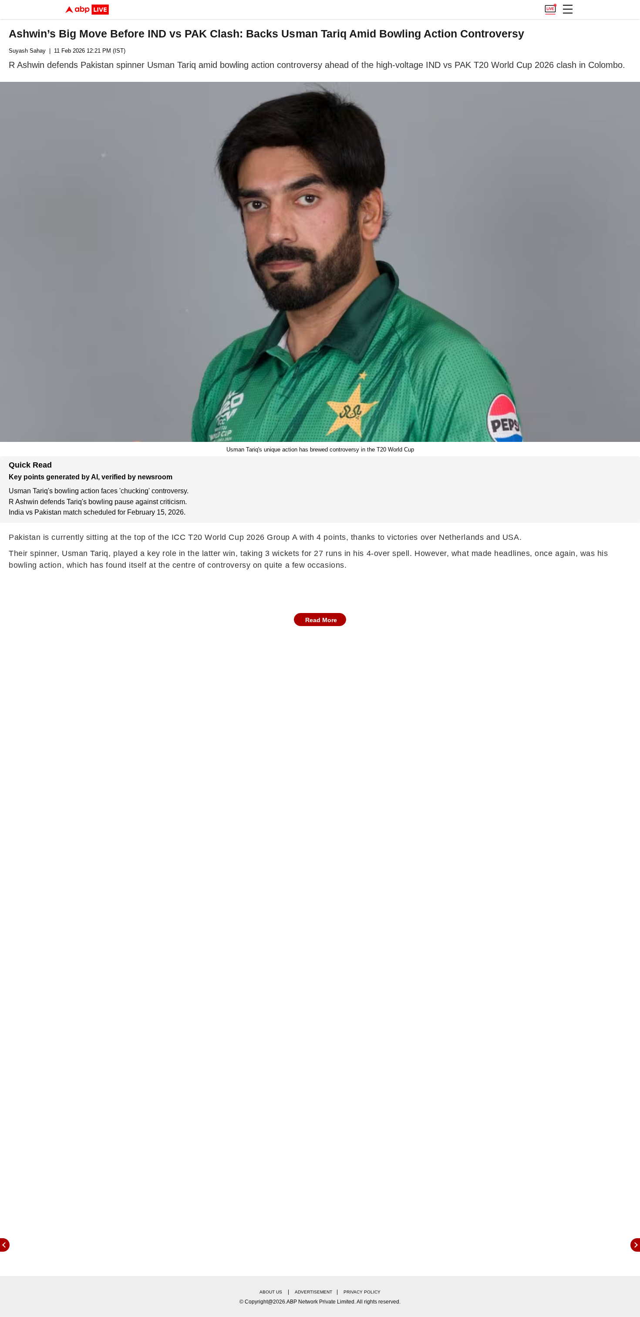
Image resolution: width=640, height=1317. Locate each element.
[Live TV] (550, 7)
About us (270, 1292)
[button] (568, 9)
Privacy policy (362, 1292)
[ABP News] (635, 1245)
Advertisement (313, 1292)
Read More (321, 619)
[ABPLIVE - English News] (87, 9)
